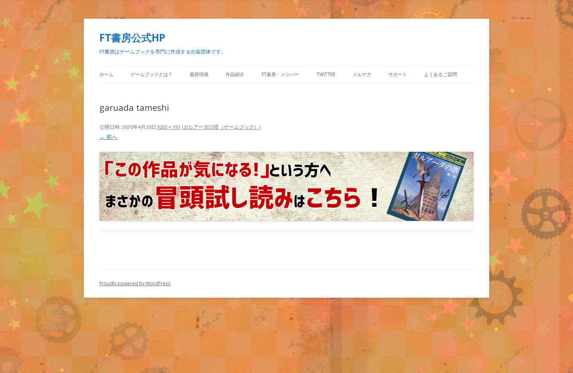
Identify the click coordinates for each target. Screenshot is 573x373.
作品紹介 (235, 74)
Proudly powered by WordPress (134, 283)
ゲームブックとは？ (152, 74)
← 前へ (108, 136)
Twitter (326, 74)
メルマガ (361, 74)
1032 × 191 (168, 126)
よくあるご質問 (440, 74)
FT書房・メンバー (280, 74)
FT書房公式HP (132, 37)
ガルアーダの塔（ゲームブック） (221, 126)
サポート (397, 74)
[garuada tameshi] (286, 186)
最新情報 (199, 74)
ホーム (106, 74)
